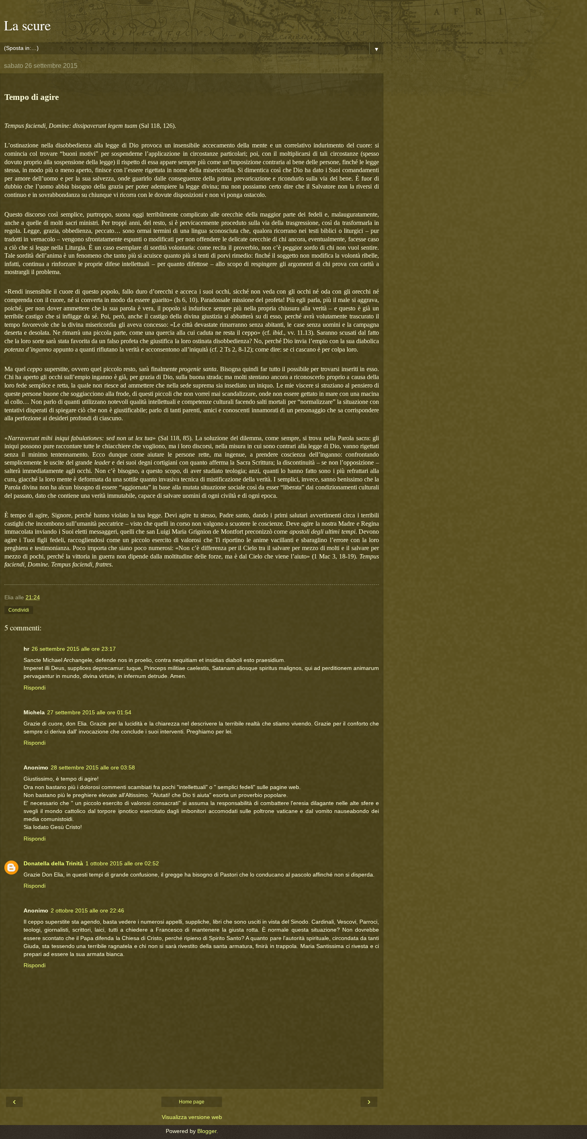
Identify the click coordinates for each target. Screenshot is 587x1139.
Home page (191, 1102)
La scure (27, 25)
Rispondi (35, 687)
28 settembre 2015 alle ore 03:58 (93, 767)
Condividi (18, 610)
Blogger (206, 1131)
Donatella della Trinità (53, 863)
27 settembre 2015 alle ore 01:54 (89, 712)
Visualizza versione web (192, 1117)
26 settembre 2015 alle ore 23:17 (74, 649)
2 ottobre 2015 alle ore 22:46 (87, 910)
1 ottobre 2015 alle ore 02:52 (122, 863)
